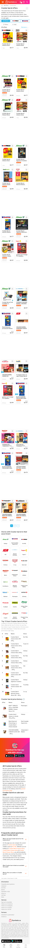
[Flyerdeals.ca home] (11, 2)
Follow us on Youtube (6, 907)
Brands (3, 889)
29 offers (4, 27)
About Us (3, 893)
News (2, 897)
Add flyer (3, 895)
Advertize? (3, 886)
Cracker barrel (12, 845)
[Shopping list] (23, 2)
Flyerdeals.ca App (5, 891)
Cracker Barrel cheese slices (16, 848)
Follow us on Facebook (7, 904)
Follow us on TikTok (6, 909)
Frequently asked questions (8, 884)
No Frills (14, 846)
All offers (6, 5)
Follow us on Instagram (6, 905)
